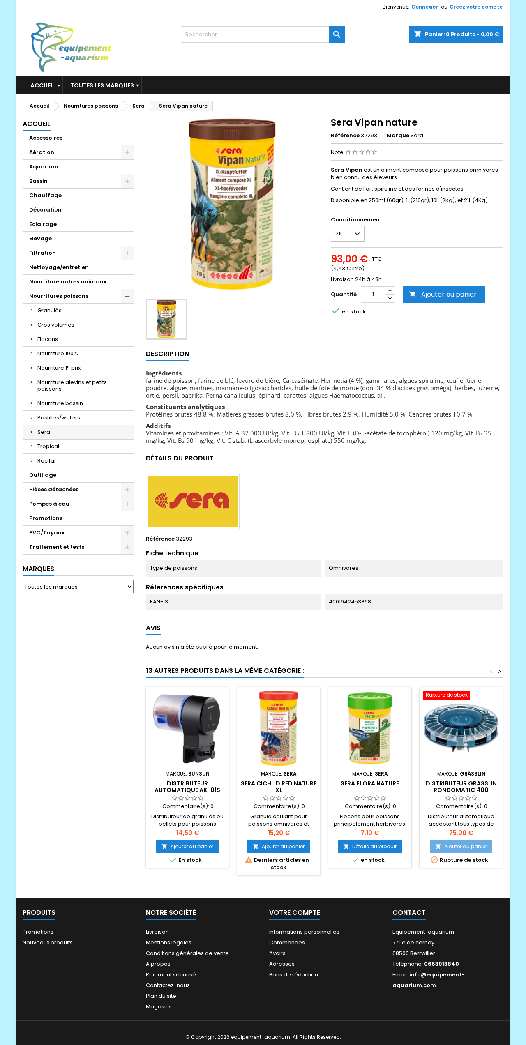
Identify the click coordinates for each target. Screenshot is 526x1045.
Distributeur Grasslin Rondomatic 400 (461, 786)
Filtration (42, 253)
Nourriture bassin (60, 403)
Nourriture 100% (57, 353)
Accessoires (45, 138)
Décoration (45, 210)
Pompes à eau (49, 504)
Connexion (425, 6)
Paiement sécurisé (171, 974)
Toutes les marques (102, 85)
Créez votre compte (476, 6)
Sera (43, 432)
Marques (38, 568)
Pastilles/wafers (58, 417)
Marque (398, 135)
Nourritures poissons (58, 296)
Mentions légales (168, 942)
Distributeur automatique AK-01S (187, 786)
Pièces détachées (53, 489)
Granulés (49, 310)
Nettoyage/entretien (59, 267)
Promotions (45, 518)
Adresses (282, 964)
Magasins (159, 1006)
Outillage (42, 475)
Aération (41, 152)
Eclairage (43, 224)
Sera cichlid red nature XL (278, 786)
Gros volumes (55, 325)
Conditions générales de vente (187, 953)
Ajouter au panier (443, 294)
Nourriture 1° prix (59, 368)
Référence (345, 135)
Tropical (48, 446)
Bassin (38, 181)
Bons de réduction (293, 974)
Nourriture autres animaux (67, 281)
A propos (158, 964)
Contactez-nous (168, 985)
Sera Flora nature (370, 783)
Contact (409, 912)
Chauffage (45, 195)
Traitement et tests (56, 547)
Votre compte (294, 912)
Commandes (287, 942)
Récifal (46, 461)
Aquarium (43, 166)
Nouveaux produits (48, 942)
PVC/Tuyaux (47, 532)
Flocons (47, 339)
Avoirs (277, 953)
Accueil (42, 85)
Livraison (157, 932)
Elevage (40, 238)
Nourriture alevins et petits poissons (72, 385)
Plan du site (161, 996)
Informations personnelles (304, 932)
